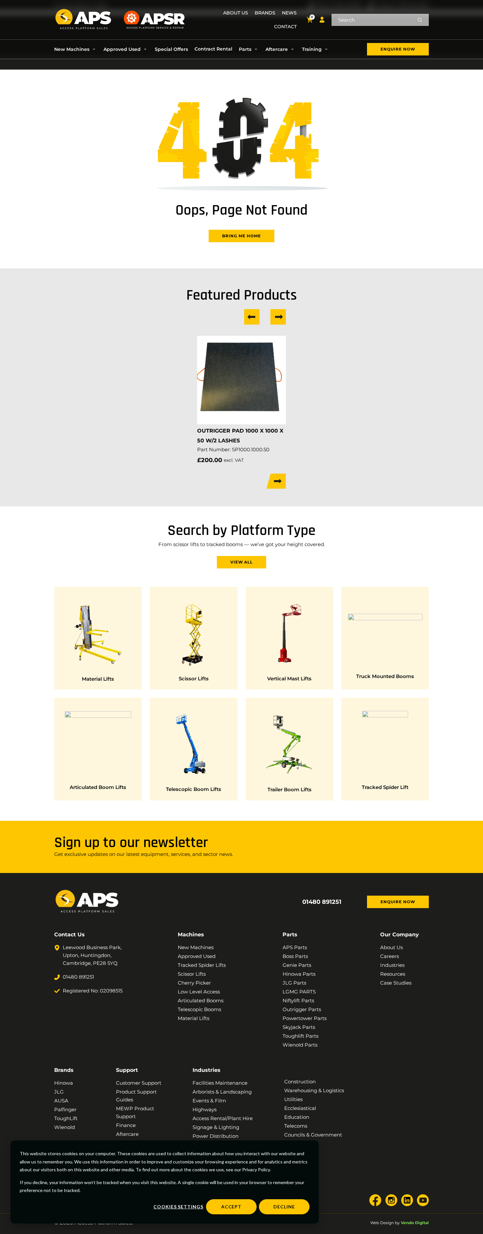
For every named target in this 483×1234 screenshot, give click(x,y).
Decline (284, 1206)
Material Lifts (98, 679)
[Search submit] (420, 20)
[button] (75, 49)
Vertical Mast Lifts (289, 678)
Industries (206, 1070)
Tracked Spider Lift (385, 787)
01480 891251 (321, 901)
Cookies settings (178, 1206)
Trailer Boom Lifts (289, 789)
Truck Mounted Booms (385, 676)
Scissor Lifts (194, 678)
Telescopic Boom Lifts (193, 789)
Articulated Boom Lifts (98, 787)
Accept (231, 1206)
